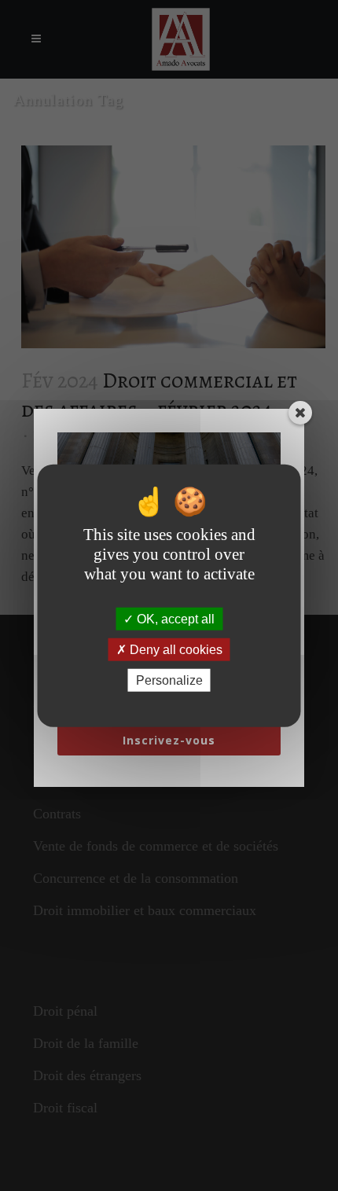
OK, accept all (174, 618)
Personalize (169, 680)
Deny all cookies (174, 649)
